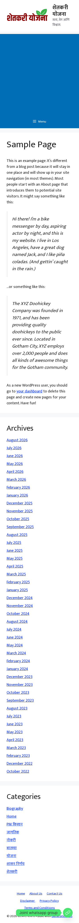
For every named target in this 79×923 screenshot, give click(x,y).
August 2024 (17, 621)
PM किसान (15, 824)
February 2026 (18, 487)
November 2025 (20, 511)
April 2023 (15, 740)
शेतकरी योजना (60, 11)
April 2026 (15, 472)
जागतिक (13, 832)
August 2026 (17, 440)
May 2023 (15, 732)
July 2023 (14, 716)
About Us (35, 893)
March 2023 (16, 748)
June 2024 (15, 637)
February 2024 (18, 661)
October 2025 (18, 519)
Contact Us (54, 893)
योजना (11, 856)
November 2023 (20, 685)
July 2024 (14, 629)
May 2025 (15, 558)
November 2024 (20, 606)
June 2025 (15, 550)
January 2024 (17, 669)
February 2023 (18, 756)
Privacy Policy (49, 900)
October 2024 (18, 614)
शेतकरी (12, 871)
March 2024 (16, 653)
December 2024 (20, 598)
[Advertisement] (39, 73)
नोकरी (11, 840)
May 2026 (15, 464)
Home (11, 816)
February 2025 (18, 582)
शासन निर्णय (16, 864)
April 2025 (15, 566)
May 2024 (15, 645)
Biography (15, 808)
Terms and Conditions (39, 908)
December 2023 (19, 677)
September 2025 (20, 527)
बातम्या (12, 848)
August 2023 (17, 708)
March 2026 (16, 479)
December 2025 (19, 503)
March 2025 (16, 574)
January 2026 (17, 495)
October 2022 (18, 771)
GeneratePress (62, 916)
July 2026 (14, 448)
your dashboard (29, 391)
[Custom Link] (68, 913)
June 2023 (15, 724)
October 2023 (18, 692)
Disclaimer (27, 900)
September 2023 (20, 700)
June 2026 (15, 456)
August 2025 (17, 535)
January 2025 (17, 590)
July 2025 (14, 543)
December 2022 (19, 763)
